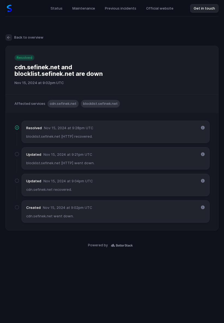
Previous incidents (120, 8)
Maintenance (83, 8)
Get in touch (204, 8)
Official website (159, 8)
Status (57, 8)
